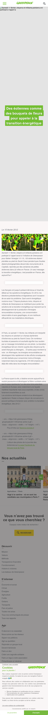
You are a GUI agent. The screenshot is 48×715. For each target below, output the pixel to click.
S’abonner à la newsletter (12, 631)
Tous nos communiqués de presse (15, 615)
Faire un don (7, 651)
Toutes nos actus (8, 611)
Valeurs (5, 555)
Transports (6, 604)
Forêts (4, 598)
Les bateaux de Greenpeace (13, 572)
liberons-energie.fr (27, 428)
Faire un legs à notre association (14, 657)
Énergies (5, 591)
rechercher (25, 533)
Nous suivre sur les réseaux (13, 634)
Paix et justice (7, 608)
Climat (4, 588)
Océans (5, 601)
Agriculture (6, 594)
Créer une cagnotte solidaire (13, 654)
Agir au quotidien (8, 641)
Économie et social (9, 584)
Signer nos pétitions (9, 637)
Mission (5, 551)
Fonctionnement (8, 565)
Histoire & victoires (9, 568)
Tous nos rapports (9, 618)
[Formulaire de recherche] (44, 3)
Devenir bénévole (9, 647)
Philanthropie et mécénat (11, 661)
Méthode (5, 558)
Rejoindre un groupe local (12, 644)
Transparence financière (11, 562)
